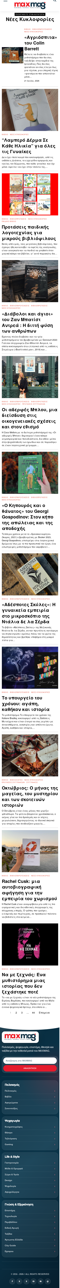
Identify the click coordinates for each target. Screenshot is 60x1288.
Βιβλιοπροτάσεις (18, 219)
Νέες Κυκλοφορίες (33, 32)
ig (33, 1281)
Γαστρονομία (12, 1162)
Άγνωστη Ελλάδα (14, 1239)
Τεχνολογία (11, 1216)
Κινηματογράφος (14, 1127)
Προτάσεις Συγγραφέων (33, 404)
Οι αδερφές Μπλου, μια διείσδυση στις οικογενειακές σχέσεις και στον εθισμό (29, 418)
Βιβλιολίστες (16, 780)
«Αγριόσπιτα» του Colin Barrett (40, 43)
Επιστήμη (10, 1210)
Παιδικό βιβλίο (9, 221)
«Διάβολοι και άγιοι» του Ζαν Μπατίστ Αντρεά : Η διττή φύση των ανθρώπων (27, 322)
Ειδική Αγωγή (12, 1228)
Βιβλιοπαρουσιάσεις (42, 29)
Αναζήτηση (30, 1068)
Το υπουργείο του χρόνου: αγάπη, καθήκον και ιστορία (26, 703)
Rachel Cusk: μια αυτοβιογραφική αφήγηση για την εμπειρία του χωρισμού (29, 889)
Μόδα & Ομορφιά (14, 1168)
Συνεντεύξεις (11, 1108)
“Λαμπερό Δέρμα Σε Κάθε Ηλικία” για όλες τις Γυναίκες (29, 145)
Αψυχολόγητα (12, 1192)
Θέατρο (8, 1132)
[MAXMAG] (30, 5)
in (41, 1281)
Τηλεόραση (11, 1138)
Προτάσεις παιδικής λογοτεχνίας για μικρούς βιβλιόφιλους (29, 232)
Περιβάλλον (11, 1222)
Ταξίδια (8, 1234)
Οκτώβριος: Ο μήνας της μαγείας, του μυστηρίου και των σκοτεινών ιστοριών (30, 796)
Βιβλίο (27, 29)
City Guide (10, 1245)
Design (8, 1180)
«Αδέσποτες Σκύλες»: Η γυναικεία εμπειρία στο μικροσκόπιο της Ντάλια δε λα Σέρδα (29, 613)
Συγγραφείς (32, 782)
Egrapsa (9, 1251)
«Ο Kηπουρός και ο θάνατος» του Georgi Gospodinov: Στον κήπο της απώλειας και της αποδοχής (27, 516)
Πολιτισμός (10, 1091)
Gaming (9, 1144)
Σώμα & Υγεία (12, 1174)
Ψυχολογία (10, 1186)
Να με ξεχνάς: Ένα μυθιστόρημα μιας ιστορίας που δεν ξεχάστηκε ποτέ (24, 983)
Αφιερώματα (11, 1102)
